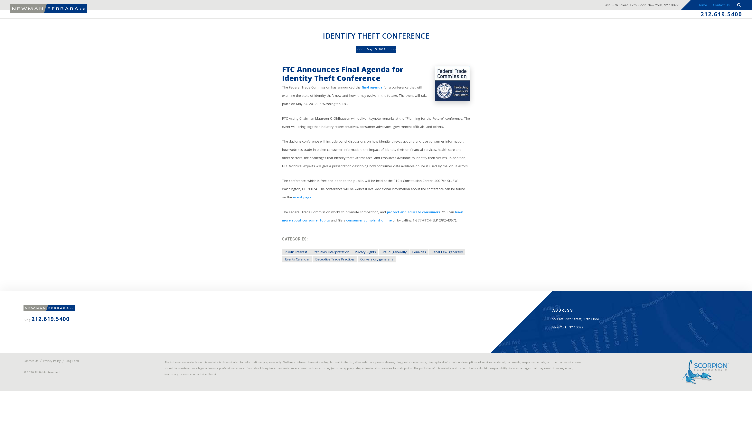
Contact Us (721, 5)
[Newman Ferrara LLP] (48, 8)
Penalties (419, 252)
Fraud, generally (394, 252)
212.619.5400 (721, 15)
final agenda (372, 88)
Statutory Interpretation (331, 252)
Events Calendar (297, 259)
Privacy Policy (52, 361)
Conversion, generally (376, 259)
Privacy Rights (365, 252)
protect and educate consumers (413, 212)
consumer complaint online (369, 221)
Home (702, 5)
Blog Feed (72, 361)
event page (302, 198)
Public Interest (296, 252)
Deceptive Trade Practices (335, 259)
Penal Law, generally (447, 252)
